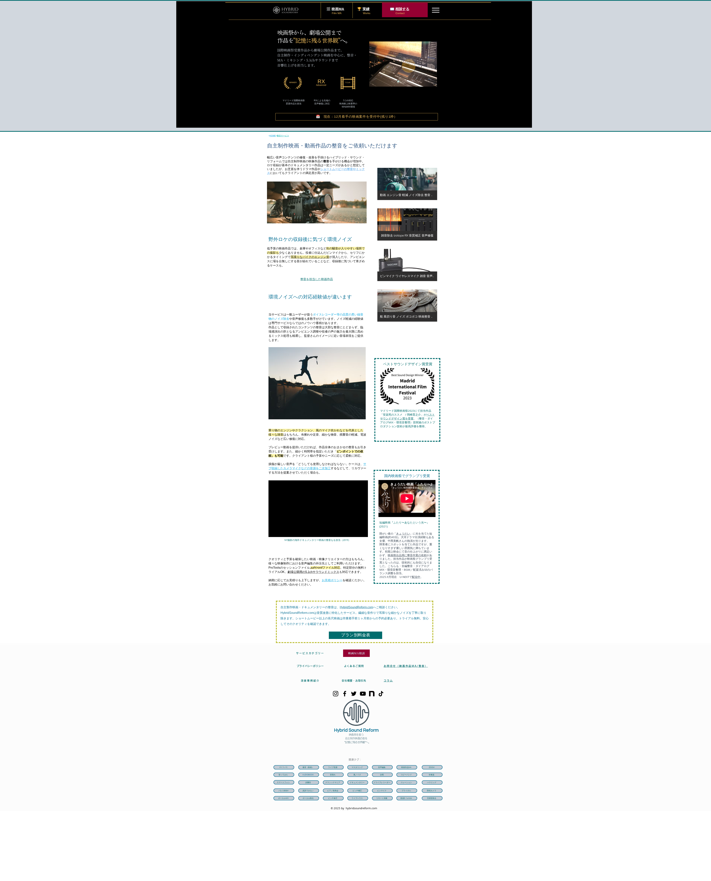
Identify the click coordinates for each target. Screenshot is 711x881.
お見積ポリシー (332, 580)
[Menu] (435, 10)
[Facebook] (344, 693)
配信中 (416, 577)
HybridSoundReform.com (356, 607)
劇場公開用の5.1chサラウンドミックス (313, 571)
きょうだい (403, 533)
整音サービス (283, 136)
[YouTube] (362, 693)
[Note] (371, 693)
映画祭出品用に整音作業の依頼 (407, 555)
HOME (273, 136)
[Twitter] (353, 693)
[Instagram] (335, 693)
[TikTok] (381, 693)
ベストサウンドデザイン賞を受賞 (407, 416)
